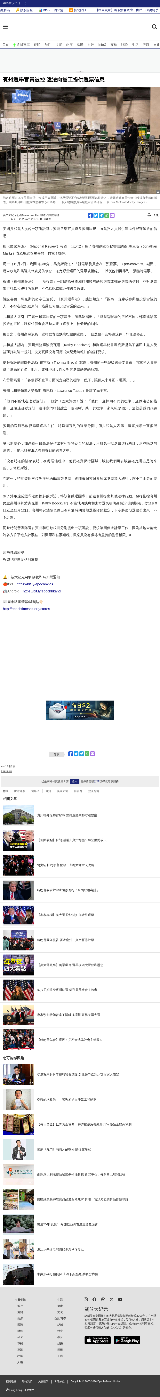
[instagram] (86, 1299)
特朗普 (78, 791)
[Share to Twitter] (95, 215)
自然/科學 (60, 1318)
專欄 (113, 45)
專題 (20, 1349)
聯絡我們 (27, 1381)
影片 (20, 1305)
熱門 (48, 45)
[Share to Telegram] (101, 215)
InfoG (102, 45)
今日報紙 (20, 1299)
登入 (74, 781)
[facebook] (94, 1299)
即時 (37, 45)
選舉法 (35, 791)
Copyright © (78, 1381)
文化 (156, 45)
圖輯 (60, 1349)
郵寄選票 (19, 791)
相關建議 (11, 1381)
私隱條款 (59, 1381)
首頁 (5, 45)
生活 (135, 45)
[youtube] (120, 1299)
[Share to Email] (112, 215)
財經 (91, 45)
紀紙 (60, 1324)
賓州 (48, 791)
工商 (60, 1356)
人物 (20, 1362)
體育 (60, 1330)
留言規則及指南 (6, 771)
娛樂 (60, 1343)
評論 (124, 45)
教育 (60, 1337)
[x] (112, 1299)
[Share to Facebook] (90, 215)
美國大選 (62, 791)
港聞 (58, 45)
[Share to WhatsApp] (106, 215)
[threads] (103, 1299)
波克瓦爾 (93, 791)
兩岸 (69, 45)
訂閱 (97, 781)
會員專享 (23, 45)
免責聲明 (43, 1381)
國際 (80, 45)
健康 (146, 45)
